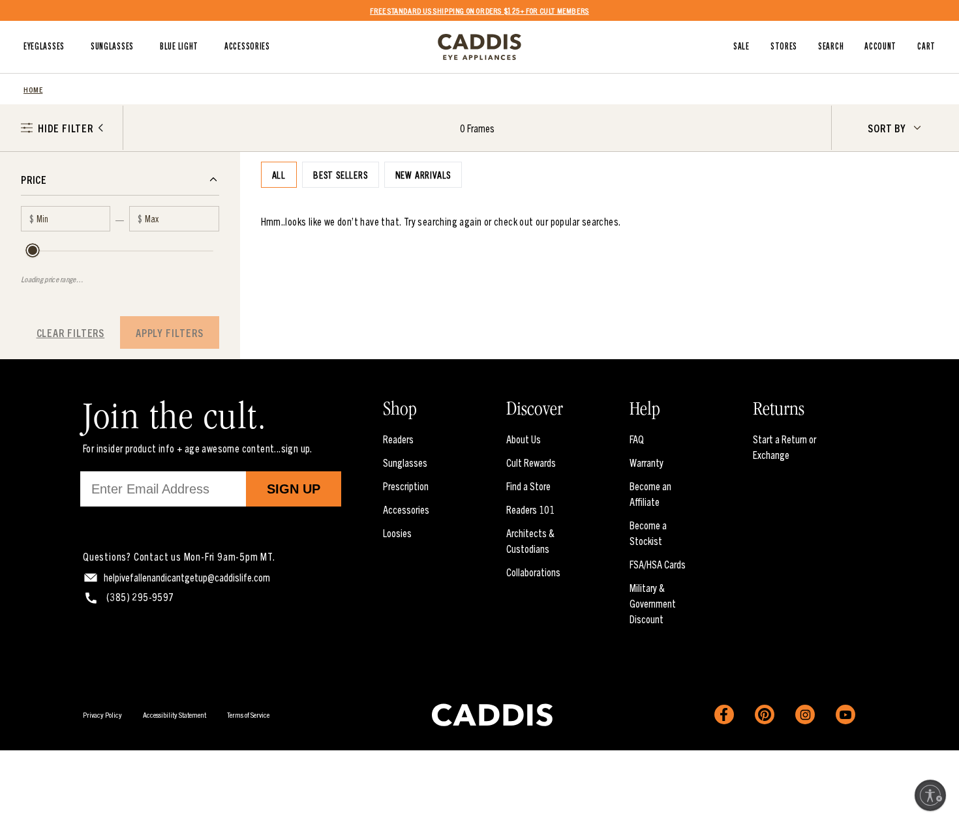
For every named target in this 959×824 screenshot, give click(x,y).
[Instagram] (805, 714)
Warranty (646, 462)
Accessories (406, 509)
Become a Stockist (648, 532)
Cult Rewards (531, 462)
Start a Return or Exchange (784, 446)
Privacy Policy (102, 714)
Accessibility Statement (174, 714)
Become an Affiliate (650, 493)
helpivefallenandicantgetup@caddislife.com (187, 576)
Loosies (397, 532)
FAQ (637, 438)
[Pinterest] (764, 714)
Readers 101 (530, 509)
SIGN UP (293, 489)
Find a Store (528, 485)
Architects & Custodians (530, 540)
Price (34, 179)
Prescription (406, 485)
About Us (523, 438)
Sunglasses (405, 462)
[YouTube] (845, 714)
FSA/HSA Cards (658, 563)
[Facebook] (724, 714)
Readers (398, 438)
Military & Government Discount (653, 603)
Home (32, 89)
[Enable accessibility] (930, 795)
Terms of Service (248, 714)
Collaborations (533, 571)
